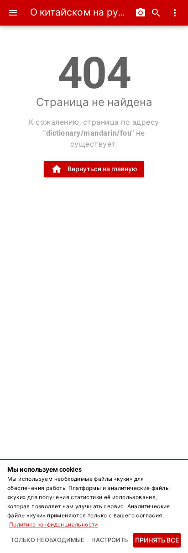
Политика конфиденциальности (53, 524)
